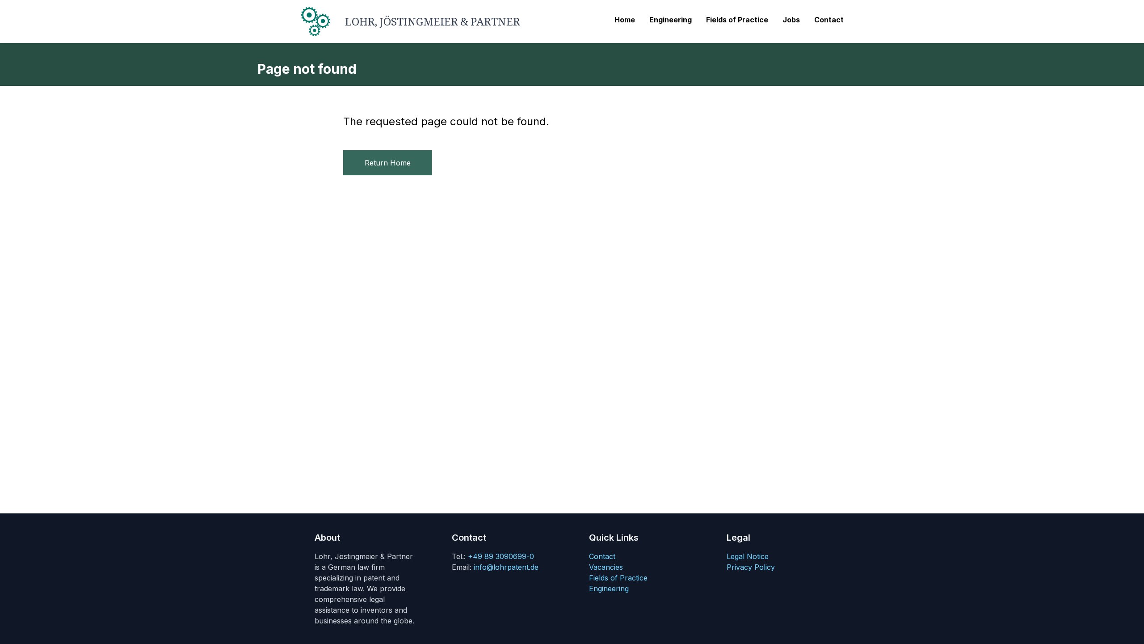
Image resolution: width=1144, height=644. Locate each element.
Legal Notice (748, 556)
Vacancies (606, 567)
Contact (602, 556)
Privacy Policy (751, 567)
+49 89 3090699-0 (501, 556)
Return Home (388, 162)
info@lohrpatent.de (506, 567)
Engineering (609, 588)
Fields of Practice (618, 577)
